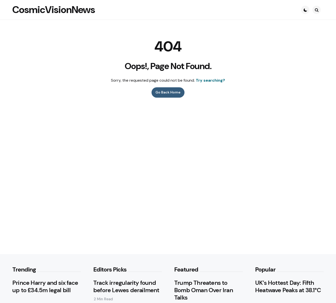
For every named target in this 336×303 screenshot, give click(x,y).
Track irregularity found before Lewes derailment (126, 286)
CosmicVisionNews (53, 9)
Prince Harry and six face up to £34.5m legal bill (45, 286)
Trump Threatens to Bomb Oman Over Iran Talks (203, 290)
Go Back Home (168, 92)
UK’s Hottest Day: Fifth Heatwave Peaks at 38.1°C (288, 286)
